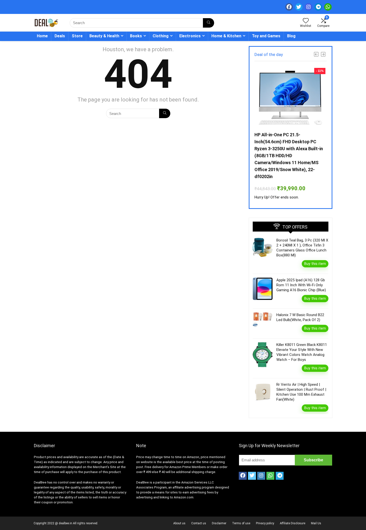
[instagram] (308, 7)
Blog (291, 36)
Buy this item (315, 264)
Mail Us (316, 523)
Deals (60, 36)
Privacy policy (265, 523)
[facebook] (289, 7)
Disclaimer (219, 523)
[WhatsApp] (328, 7)
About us (179, 523)
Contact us (198, 523)
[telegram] (318, 7)
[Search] (208, 23)
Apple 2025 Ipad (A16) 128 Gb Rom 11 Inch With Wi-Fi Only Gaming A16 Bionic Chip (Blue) (301, 285)
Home (42, 36)
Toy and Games (266, 36)
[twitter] (299, 7)
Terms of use (241, 523)
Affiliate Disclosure (292, 523)
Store (77, 36)
